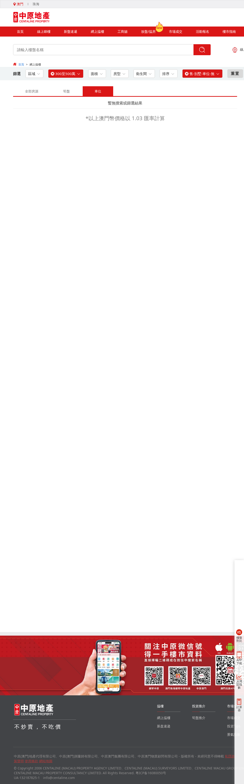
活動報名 (202, 31)
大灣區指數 (239, 684)
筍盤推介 (198, 717)
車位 (98, 91)
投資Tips (233, 726)
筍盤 (66, 91)
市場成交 (175, 31)
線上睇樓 (44, 31)
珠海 (36, 4)
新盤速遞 (70, 31)
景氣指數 (233, 734)
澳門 (19, 4)
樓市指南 (229, 31)
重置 (235, 73)
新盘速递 (163, 726)
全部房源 (31, 91)
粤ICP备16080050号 (151, 773)
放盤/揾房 (148, 31)
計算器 (239, 708)
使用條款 (31, 761)
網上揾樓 (97, 31)
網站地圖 (45, 761)
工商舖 (122, 31)
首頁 (20, 31)
